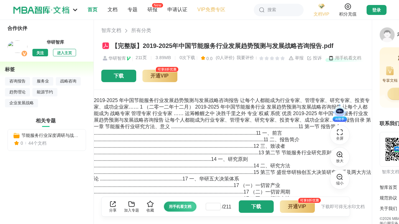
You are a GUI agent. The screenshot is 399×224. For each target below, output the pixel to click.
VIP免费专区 (211, 9)
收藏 (150, 210)
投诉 (317, 57)
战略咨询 (68, 81)
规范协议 (388, 197)
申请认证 (177, 9)
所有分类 (141, 30)
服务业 (43, 81)
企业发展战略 (21, 103)
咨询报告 (17, 81)
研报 (152, 9)
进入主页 (64, 53)
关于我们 (388, 208)
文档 (113, 9)
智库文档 (111, 30)
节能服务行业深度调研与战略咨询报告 (51, 135)
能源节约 (45, 92)
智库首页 (388, 187)
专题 (132, 9)
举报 (299, 57)
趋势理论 (17, 92)
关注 (40, 53)
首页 (93, 9)
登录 (376, 9)
